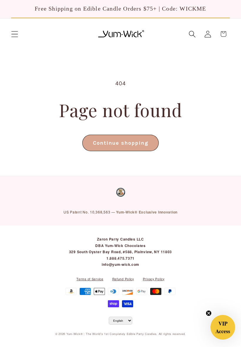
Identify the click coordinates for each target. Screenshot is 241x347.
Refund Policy (123, 279)
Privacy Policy (154, 279)
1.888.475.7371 (120, 258)
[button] (15, 34)
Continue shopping (120, 143)
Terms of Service (89, 279)
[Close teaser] (209, 313)
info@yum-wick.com (120, 264)
